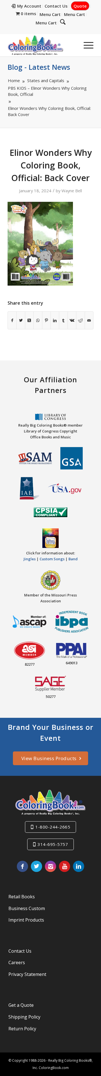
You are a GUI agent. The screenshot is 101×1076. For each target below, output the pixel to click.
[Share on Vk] (72, 320)
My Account (29, 6)
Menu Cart (50, 14)
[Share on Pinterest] (46, 320)
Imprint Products (26, 920)
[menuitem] (26, 6)
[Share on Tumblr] (63, 320)
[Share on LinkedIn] (55, 320)
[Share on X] (21, 320)
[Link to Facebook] (22, 866)
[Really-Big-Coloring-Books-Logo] (42, 45)
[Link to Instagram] (50, 866)
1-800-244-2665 (52, 827)
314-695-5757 (53, 844)
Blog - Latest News (39, 67)
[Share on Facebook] (12, 320)
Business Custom (26, 908)
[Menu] (85, 45)
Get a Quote (21, 1005)
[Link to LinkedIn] (78, 866)
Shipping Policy (24, 1017)
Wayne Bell (71, 190)
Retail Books (21, 897)
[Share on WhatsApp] (38, 320)
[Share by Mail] (89, 320)
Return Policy (22, 1029)
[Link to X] (36, 866)
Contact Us (56, 6)
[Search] (63, 21)
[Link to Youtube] (64, 866)
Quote (80, 6)
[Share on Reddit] (80, 320)
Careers (16, 962)
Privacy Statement (27, 974)
